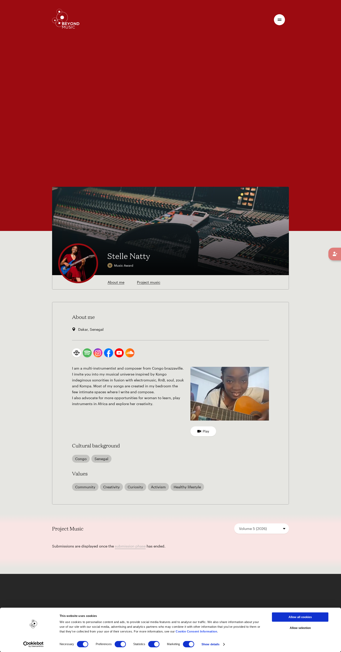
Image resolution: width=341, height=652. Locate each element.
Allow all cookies (300, 617)
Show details (210, 644)
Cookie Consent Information (196, 631)
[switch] (120, 644)
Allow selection (300, 628)
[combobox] (261, 528)
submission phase (130, 546)
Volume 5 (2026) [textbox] (253, 528)
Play (206, 431)
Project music (148, 282)
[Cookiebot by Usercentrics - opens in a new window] (33, 644)
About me (116, 282)
